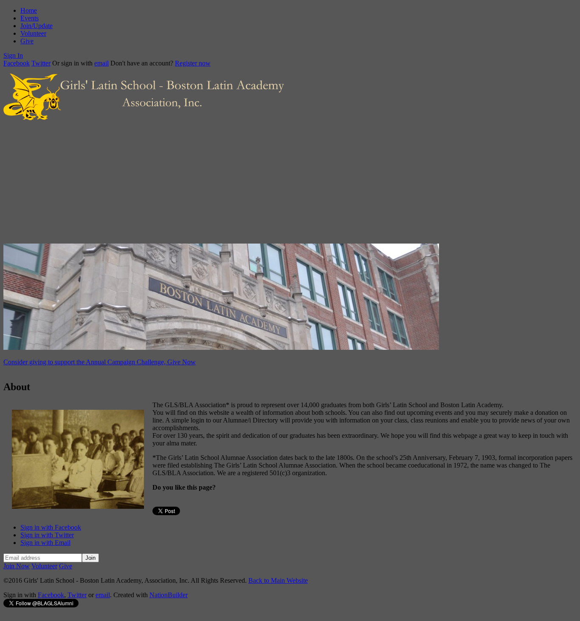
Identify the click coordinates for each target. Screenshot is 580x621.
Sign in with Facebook (50, 527)
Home (28, 10)
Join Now (16, 566)
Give (27, 41)
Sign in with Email (45, 542)
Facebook (16, 63)
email (101, 63)
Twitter (41, 63)
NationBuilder (168, 594)
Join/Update (36, 25)
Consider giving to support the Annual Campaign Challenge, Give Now (99, 362)
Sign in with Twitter (47, 535)
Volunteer (33, 33)
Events (29, 18)
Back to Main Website (278, 580)
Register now (193, 63)
